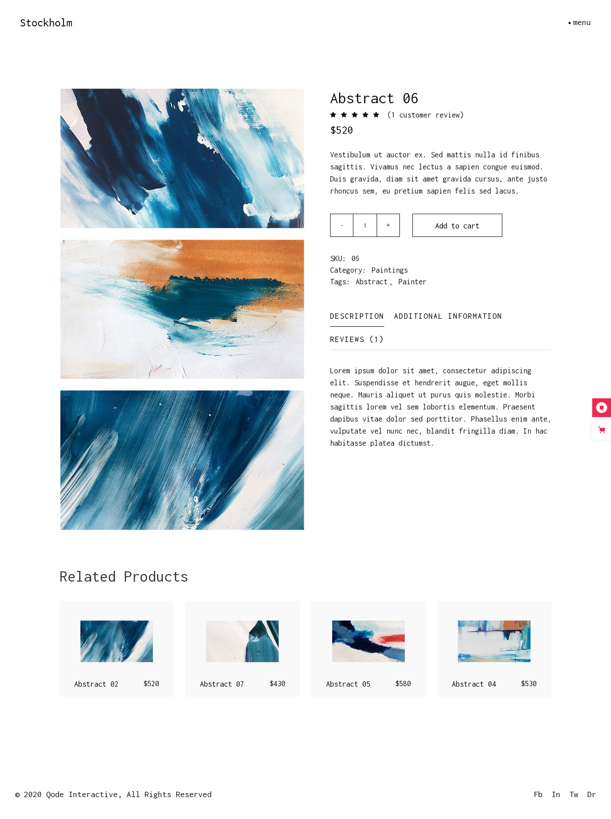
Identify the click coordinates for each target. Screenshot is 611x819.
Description (357, 316)
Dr (591, 794)
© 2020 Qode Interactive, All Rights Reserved (113, 794)
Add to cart (457, 226)
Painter (413, 282)
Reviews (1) (357, 339)
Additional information (448, 316)
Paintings (390, 270)
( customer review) (425, 115)
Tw (573, 794)
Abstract (372, 282)
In (556, 794)
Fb (538, 794)
